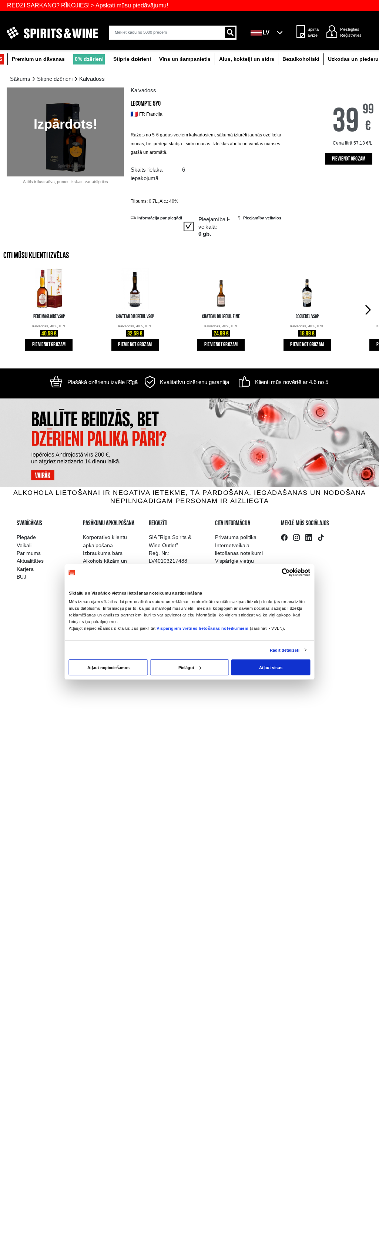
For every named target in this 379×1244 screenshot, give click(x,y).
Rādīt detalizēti (284, 650)
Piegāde (26, 537)
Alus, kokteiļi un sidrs (246, 59)
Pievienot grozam (349, 159)
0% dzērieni (89, 59)
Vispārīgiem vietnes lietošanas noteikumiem (202, 628)
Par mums (29, 553)
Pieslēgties (349, 29)
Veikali (24, 545)
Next (369, 309)
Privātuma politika (235, 537)
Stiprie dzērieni (132, 59)
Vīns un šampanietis (185, 59)
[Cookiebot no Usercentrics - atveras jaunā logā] (286, 572)
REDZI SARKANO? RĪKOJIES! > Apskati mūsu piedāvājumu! (87, 5)
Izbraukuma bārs (103, 553)
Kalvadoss (92, 79)
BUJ (21, 577)
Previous (9, 309)
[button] (269, 32)
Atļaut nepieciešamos (108, 667)
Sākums (20, 79)
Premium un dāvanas (38, 59)
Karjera (25, 569)
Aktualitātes (30, 561)
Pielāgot (186, 667)
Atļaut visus (270, 667)
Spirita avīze (313, 32)
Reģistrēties (351, 35)
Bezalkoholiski (300, 59)
